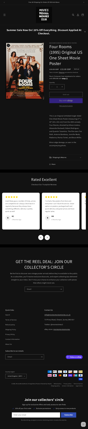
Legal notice (79, 386)
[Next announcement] (83, 2)
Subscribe (68, 415)
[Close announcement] (85, 31)
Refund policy (10, 325)
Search (7, 315)
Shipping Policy (10, 329)
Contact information (68, 386)
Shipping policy (55, 386)
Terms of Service (11, 320)
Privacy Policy (10, 334)
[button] (4, 15)
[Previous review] (40, 237)
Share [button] (53, 164)
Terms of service (78, 383)
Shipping (61, 72)
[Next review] (47, 237)
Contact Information (12, 339)
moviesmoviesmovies (61, 329)
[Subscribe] (60, 289)
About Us (8, 344)
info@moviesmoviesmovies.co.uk (57, 315)
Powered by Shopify (46, 383)
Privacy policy (67, 383)
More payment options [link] (66, 106)
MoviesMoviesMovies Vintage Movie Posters (28, 383)
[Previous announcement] (4, 2)
